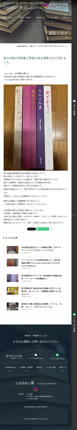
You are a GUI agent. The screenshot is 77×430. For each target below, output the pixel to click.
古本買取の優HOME (22, 46)
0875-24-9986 (15, 355)
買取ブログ (33, 46)
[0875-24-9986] (50, 4)
